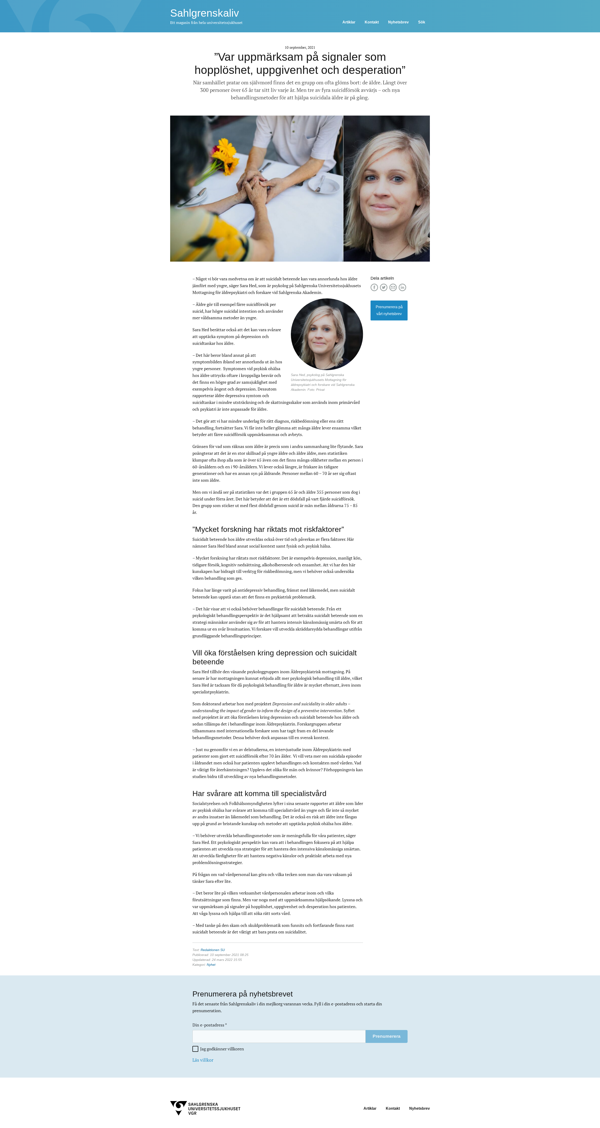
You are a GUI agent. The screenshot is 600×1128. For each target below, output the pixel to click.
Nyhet (211, 964)
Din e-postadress (209, 1025)
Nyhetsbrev (398, 22)
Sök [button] (421, 22)
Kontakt (372, 22)
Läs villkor (202, 1060)
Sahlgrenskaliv (204, 13)
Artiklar (348, 22)
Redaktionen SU (213, 950)
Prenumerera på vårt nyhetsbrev (389, 310)
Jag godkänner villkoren (222, 1049)
